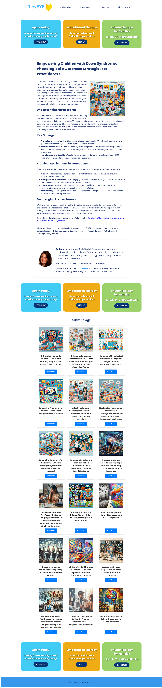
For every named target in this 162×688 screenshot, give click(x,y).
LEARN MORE (121, 42)
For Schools (85, 7)
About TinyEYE (124, 7)
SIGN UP (81, 42)
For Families (104, 7)
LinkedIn (84, 268)
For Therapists (65, 7)
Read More (51, 372)
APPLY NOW (41, 42)
